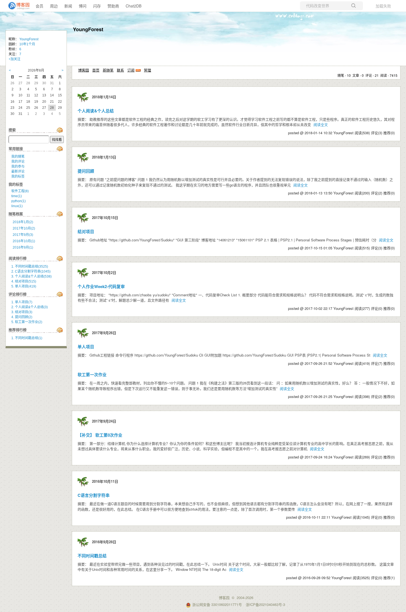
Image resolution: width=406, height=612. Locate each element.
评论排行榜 (18, 294)
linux (17, 206)
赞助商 (113, 6)
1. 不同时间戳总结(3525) (29, 266)
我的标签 (18, 176)
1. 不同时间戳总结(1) (26, 338)
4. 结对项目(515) (23, 281)
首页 (95, 70)
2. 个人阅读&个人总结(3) (29, 307)
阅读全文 (320, 124)
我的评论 (18, 161)
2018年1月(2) (23, 222)
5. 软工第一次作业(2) (26, 322)
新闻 (68, 6)
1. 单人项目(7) (21, 302)
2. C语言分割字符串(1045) (31, 271)
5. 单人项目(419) (23, 286)
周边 (54, 6)
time (16, 196)
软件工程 (20, 191)
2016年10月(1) (24, 241)
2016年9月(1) (23, 247)
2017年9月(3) (23, 235)
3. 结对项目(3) (21, 312)
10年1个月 (27, 44)
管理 (147, 70)
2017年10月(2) (24, 228)
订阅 (131, 70)
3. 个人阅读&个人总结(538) (31, 276)
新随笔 (108, 70)
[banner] (17, 6)
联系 (120, 70)
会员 (39, 6)
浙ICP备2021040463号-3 (265, 604)
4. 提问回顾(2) (21, 317)
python (18, 201)
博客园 (83, 70)
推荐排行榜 (18, 330)
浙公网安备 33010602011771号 (217, 604)
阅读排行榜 (18, 258)
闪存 (97, 6)
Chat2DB (133, 6)
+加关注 (14, 59)
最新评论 (18, 171)
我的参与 (18, 166)
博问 (82, 6)
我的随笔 (18, 157)
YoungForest (88, 29)
